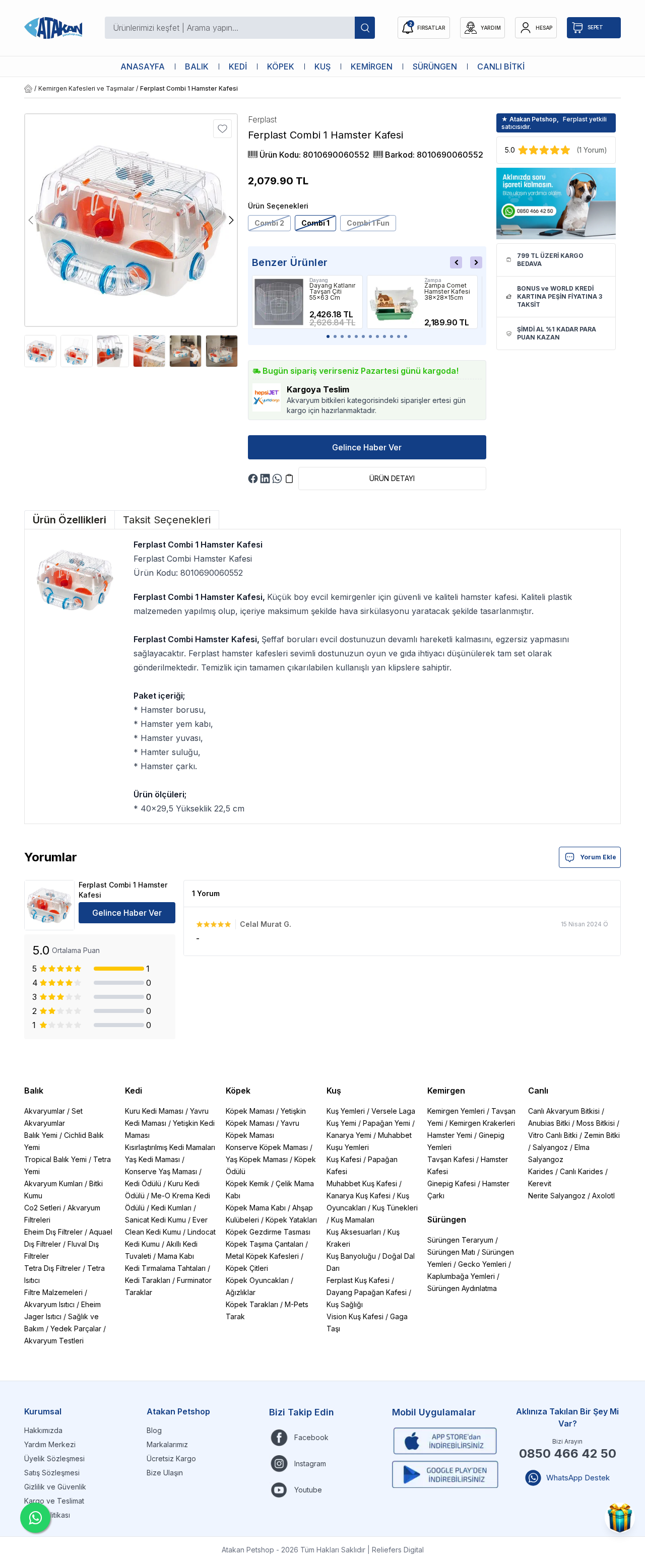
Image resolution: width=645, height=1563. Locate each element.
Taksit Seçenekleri (167, 520)
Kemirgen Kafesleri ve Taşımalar (86, 88)
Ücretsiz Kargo (171, 1458)
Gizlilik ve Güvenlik (55, 1486)
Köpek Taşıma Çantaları (264, 1244)
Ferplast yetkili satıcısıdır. (554, 122)
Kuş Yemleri (346, 1111)
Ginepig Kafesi (451, 1183)
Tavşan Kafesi (450, 1159)
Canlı (538, 1090)
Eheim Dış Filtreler (53, 1232)
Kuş (334, 1090)
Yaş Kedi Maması (152, 1159)
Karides (540, 1171)
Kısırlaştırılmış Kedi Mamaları (170, 1147)
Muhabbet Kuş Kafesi (362, 1183)
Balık (33, 1090)
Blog (154, 1430)
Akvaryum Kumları (53, 1183)
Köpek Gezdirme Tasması (268, 1232)
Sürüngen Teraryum (460, 1240)
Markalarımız (167, 1444)
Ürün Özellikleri (69, 520)
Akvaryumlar (44, 1111)
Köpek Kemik (247, 1183)
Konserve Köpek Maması (267, 1147)
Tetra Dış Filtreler (52, 1268)
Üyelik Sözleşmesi (54, 1458)
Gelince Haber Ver (367, 447)
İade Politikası (47, 1515)
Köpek (238, 1090)
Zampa (432, 280)
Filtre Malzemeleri (53, 1292)
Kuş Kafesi (344, 1159)
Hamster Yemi (449, 1135)
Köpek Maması (250, 1111)
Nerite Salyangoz (557, 1195)
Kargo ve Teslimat (54, 1501)
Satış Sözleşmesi (52, 1472)
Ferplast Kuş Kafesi (358, 1280)
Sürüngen (446, 1219)
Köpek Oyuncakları (257, 1280)
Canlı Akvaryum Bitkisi (564, 1111)
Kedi (133, 1090)
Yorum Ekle (598, 857)
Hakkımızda (43, 1430)
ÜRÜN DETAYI (392, 478)
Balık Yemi (40, 1135)
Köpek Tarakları (252, 1304)
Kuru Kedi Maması (154, 1111)
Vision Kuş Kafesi (355, 1316)
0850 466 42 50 (567, 1453)
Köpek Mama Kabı (256, 1207)
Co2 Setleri (42, 1207)
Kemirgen (446, 1090)
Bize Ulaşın (165, 1472)
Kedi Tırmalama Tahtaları (165, 1268)
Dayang (319, 280)
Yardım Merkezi (50, 1444)
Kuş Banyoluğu (351, 1256)
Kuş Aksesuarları (354, 1232)
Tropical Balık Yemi (55, 1159)
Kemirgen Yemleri (456, 1111)
